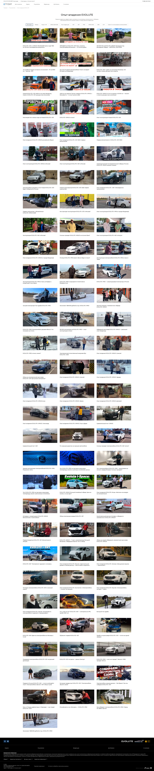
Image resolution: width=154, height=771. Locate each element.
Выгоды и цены (27, 759)
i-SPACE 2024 (91, 24)
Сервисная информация (40, 759)
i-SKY (73, 24)
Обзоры (36, 24)
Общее (5, 759)
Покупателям (37, 4)
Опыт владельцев (65, 24)
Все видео (29, 24)
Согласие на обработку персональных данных (58, 766)
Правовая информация (39, 766)
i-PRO (84, 24)
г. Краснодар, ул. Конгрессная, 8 (27, 1)
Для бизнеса (56, 4)
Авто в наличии (18, 4)
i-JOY (104, 24)
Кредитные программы (15, 759)
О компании (66, 4)
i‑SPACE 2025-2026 (54, 24)
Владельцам (46, 4)
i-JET (79, 24)
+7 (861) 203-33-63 (146, 1)
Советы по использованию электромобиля (117, 24)
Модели (28, 4)
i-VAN (98, 24)
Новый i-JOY (44, 24)
